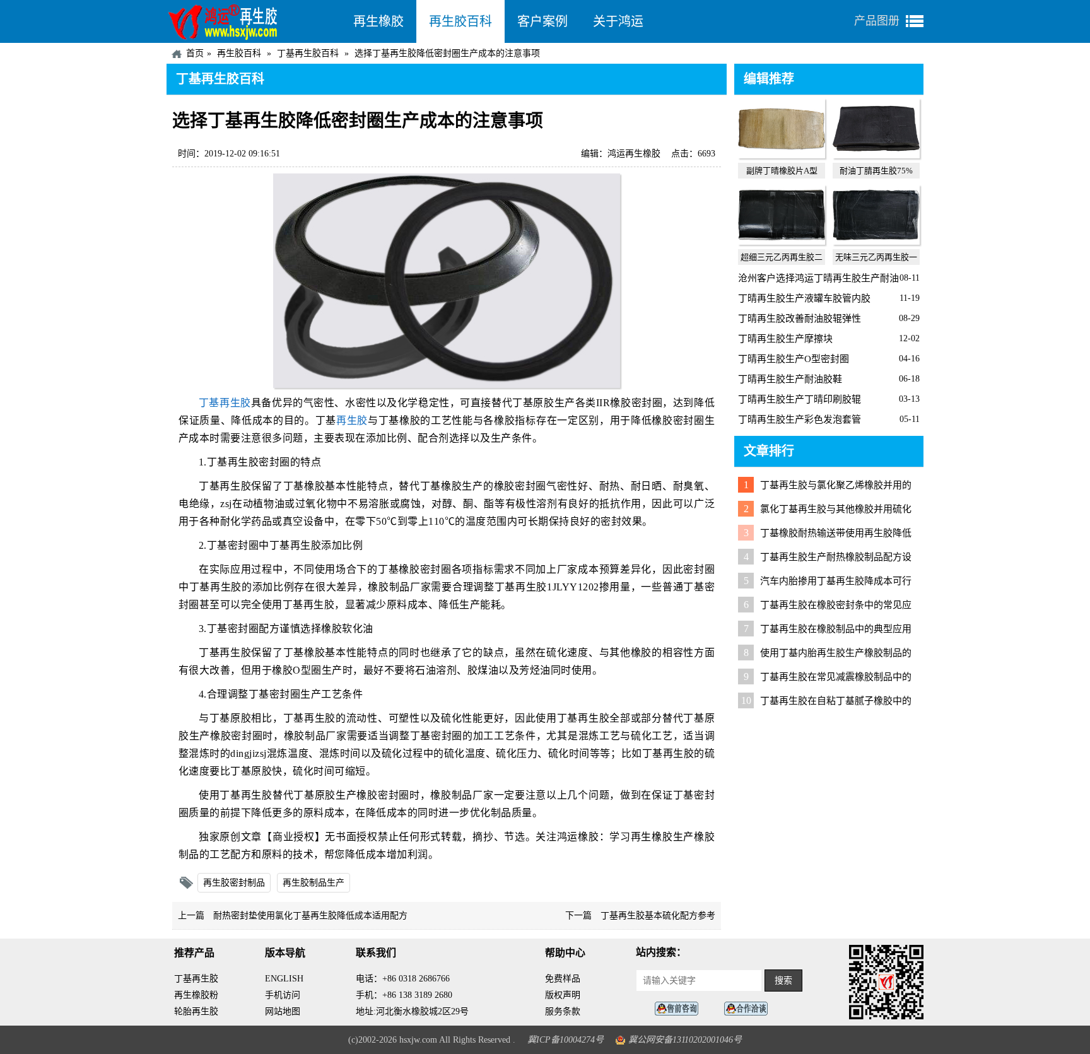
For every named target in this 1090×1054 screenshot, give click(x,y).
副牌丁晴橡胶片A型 (782, 170)
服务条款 (562, 1011)
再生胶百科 (460, 21)
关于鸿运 (618, 21)
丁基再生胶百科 (308, 53)
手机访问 (282, 995)
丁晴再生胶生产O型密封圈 (793, 359)
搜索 (783, 980)
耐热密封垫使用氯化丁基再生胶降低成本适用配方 (310, 915)
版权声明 (562, 995)
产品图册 (877, 21)
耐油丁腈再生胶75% (876, 170)
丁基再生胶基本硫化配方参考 (658, 915)
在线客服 (680, 1009)
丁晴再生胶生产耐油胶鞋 (790, 379)
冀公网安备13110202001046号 (685, 1040)
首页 (195, 53)
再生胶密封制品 (234, 882)
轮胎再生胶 (196, 1011)
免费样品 (562, 978)
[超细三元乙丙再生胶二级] (781, 242)
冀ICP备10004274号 (565, 1040)
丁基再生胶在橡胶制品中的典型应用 (835, 629)
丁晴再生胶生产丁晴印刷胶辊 (799, 399)
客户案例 (542, 21)
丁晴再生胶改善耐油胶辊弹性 (799, 318)
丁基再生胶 (225, 402)
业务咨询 (749, 1009)
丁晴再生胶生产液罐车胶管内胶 (804, 298)
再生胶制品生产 (313, 882)
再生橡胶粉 (196, 995)
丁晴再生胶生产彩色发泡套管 (799, 419)
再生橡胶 (378, 21)
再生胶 (352, 420)
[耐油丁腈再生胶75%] (876, 155)
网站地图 (282, 1011)
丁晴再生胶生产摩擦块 (785, 339)
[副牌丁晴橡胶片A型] (781, 155)
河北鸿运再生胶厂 (254, 21)
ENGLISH (284, 978)
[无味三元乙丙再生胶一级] (876, 242)
